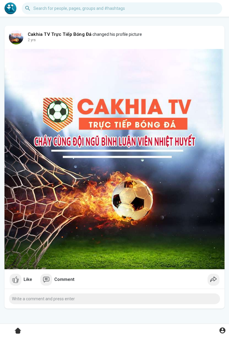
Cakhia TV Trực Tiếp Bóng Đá (60, 34)
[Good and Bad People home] (10, 8)
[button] (222, 330)
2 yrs (32, 40)
